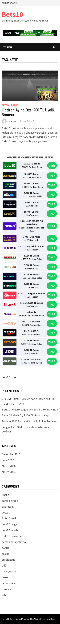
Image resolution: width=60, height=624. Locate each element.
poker (5, 577)
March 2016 (9, 466)
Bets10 (12, 14)
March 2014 (9, 472)
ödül (4, 565)
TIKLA (51, 176)
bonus (14, 105)
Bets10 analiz (10, 518)
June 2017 (8, 460)
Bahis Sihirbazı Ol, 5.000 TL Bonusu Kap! (25, 415)
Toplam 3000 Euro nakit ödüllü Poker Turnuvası (30, 421)
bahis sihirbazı (10, 501)
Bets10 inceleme (12, 536)
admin (13, 121)
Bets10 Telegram (11, 618)
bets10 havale (10, 530)
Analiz (5, 495)
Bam (53, 618)
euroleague (8, 559)
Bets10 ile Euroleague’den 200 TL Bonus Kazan (30, 409)
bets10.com (9, 377)
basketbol (8, 506)
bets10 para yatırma (14, 542)
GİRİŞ (52, 165)
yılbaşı (5, 595)
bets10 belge (9, 524)
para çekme (9, 571)
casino (5, 554)
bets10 (5, 105)
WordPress (40, 618)
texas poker (9, 583)
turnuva (6, 589)
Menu (10, 47)
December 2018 (11, 454)
